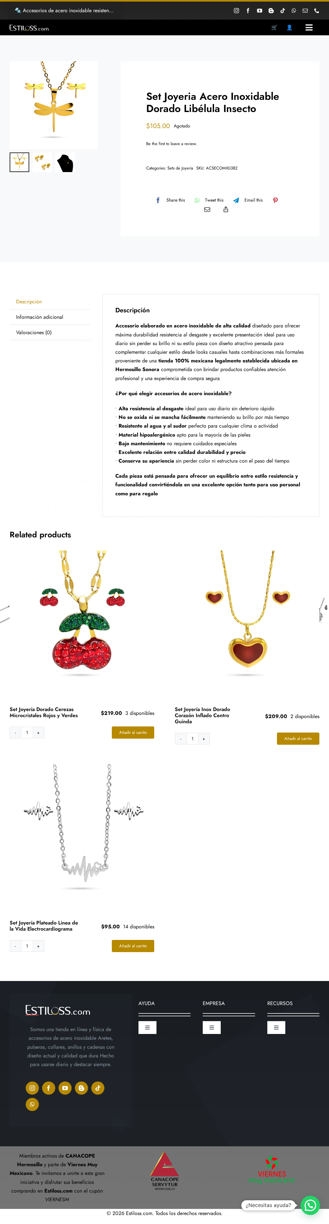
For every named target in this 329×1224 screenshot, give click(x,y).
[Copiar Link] (226, 209)
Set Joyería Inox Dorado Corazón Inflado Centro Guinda (202, 715)
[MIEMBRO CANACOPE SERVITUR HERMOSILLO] (164, 1148)
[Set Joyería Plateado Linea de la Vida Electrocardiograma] (82, 836)
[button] (310, 1205)
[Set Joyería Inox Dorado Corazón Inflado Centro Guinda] (247, 623)
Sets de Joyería (180, 168)
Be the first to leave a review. (171, 144)
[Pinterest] (275, 200)
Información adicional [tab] (39, 317)
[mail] (305, 10)
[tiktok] (282, 10)
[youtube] (259, 10)
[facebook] (248, 10)
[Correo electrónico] (207, 209)
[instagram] (236, 10)
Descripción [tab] (29, 301)
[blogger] (271, 10)
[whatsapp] (294, 10)
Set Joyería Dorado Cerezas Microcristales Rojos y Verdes (44, 712)
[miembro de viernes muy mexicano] (272, 1154)
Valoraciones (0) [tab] (34, 332)
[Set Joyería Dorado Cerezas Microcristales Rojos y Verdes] (82, 623)
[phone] (316, 10)
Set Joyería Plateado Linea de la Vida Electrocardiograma (44, 926)
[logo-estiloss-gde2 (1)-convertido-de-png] (29, 27)
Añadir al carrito (133, 732)
